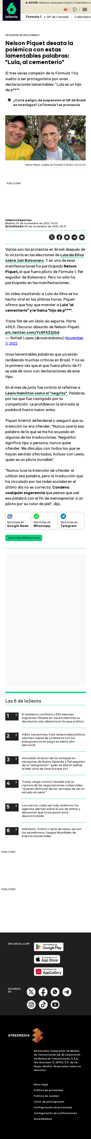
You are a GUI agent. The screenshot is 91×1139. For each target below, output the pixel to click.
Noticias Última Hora (24, 538)
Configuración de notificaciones (55, 1113)
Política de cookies (46, 1095)
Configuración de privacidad (53, 1107)
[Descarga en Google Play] (49, 950)
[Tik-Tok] (43, 1008)
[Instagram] (31, 1008)
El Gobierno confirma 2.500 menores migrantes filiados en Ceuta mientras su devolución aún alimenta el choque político (53, 718)
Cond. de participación (49, 1101)
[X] (52, 239)
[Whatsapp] (55, 995)
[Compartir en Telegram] (74, 239)
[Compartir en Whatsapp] (67, 239)
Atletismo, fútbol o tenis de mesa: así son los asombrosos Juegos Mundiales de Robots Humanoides (52, 832)
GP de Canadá (57, 17)
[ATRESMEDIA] (45, 1036)
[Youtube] (55, 1008)
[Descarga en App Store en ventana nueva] (47, 963)
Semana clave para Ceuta (55, 2)
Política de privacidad (48, 1090)
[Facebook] (43, 995)
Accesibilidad (43, 1118)
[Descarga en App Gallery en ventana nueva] (48, 975)
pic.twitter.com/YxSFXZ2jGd (32, 332)
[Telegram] (67, 995)
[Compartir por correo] (82, 239)
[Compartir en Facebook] (59, 239)
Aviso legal (41, 1084)
